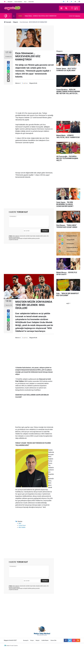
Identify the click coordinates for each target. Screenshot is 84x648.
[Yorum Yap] (8, 80)
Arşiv (25, 1)
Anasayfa (25, 640)
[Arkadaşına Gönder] (8, 74)
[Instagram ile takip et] (74, 640)
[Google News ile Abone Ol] (64, 1)
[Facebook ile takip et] (66, 640)
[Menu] (61, 8)
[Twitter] (8, 65)
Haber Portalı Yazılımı (12, 645)
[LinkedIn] (8, 68)
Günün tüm (74, 16)
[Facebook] (8, 62)
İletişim (37, 640)
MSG (20, 523)
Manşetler (10, 1)
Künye (32, 640)
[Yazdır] (8, 77)
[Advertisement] (34, 98)
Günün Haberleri (18, 1)
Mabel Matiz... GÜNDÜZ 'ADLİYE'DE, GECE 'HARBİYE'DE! (41, 16)
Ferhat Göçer (22, 525)
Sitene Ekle (31, 1)
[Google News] (25, 83)
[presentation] (10, 16)
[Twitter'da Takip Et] (71, 1)
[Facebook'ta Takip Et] (67, 1)
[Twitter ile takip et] (70, 640)
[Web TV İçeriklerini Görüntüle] (75, 1)
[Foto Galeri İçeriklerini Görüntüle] (79, 1)
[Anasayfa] (5, 1)
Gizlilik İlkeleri (45, 640)
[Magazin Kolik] (12, 8)
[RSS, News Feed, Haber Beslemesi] (78, 640)
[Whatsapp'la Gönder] (8, 71)
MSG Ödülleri (22, 527)
